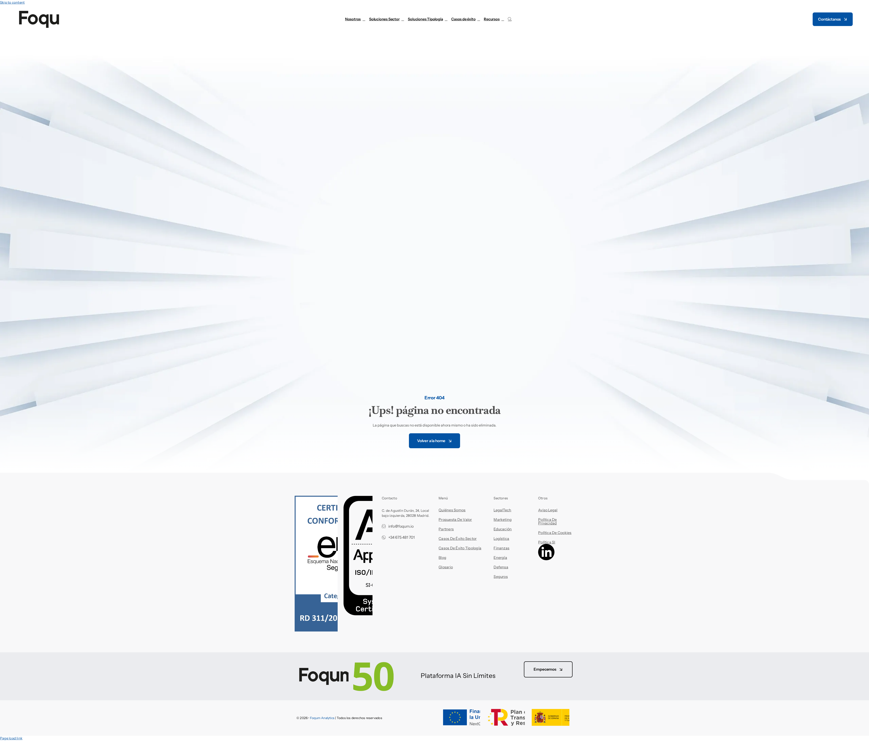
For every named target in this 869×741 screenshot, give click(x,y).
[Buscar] (509, 19)
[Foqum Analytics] (348, 667)
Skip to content (12, 2)
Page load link (11, 738)
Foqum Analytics (322, 718)
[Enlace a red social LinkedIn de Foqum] (546, 559)
